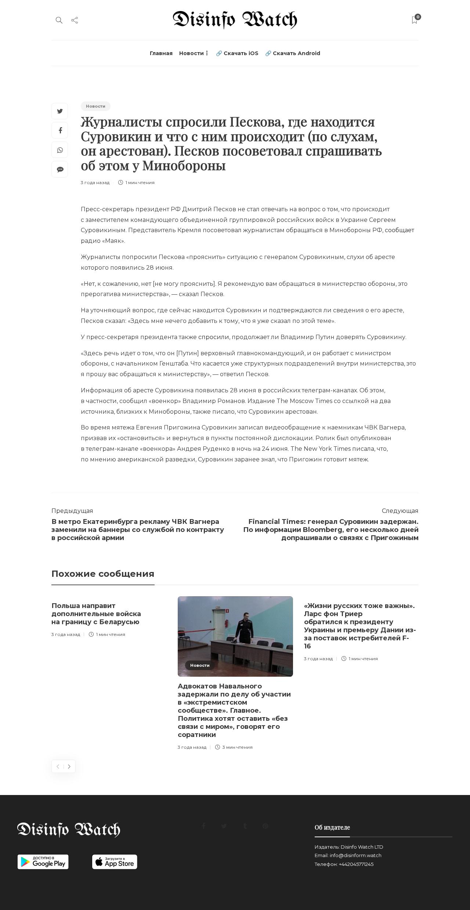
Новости (191, 53)
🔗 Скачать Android (292, 53)
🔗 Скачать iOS (237, 53)
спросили (213, 337)
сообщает (399, 230)
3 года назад (95, 182)
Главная (161, 53)
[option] (109, 618)
